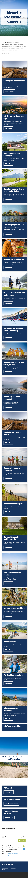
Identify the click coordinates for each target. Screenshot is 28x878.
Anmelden (21, 840)
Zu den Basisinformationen (14, 802)
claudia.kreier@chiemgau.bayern (11, 48)
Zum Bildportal (14, 791)
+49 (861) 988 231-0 (8, 855)
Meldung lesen (14, 159)
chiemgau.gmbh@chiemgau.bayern (13, 853)
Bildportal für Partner (5, 869)
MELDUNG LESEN (14, 86)
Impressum (13, 868)
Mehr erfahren (14, 123)
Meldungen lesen (14, 815)
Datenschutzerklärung (16, 837)
